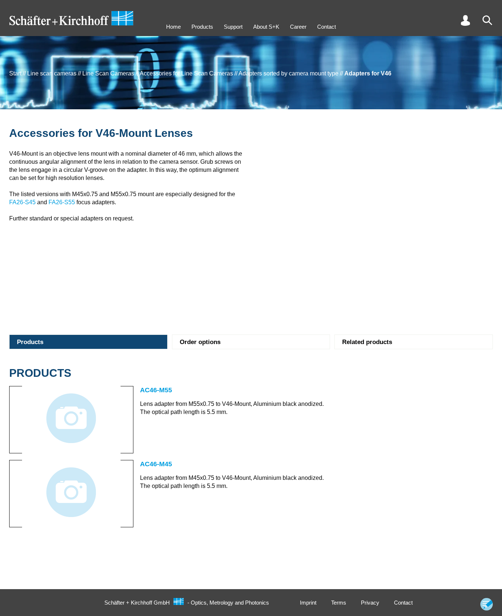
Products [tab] (30, 342)
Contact (326, 27)
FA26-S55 (62, 202)
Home (173, 27)
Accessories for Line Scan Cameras (186, 73)
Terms (338, 602)
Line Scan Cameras (108, 73)
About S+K (266, 27)
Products (202, 27)
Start (15, 73)
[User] (465, 20)
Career (298, 27)
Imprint (308, 602)
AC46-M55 (156, 390)
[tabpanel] (251, 449)
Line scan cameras (51, 73)
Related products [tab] (367, 342)
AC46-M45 (156, 464)
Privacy (370, 602)
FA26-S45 (22, 202)
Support (233, 27)
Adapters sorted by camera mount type (288, 73)
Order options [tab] (200, 342)
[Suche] (487, 20)
